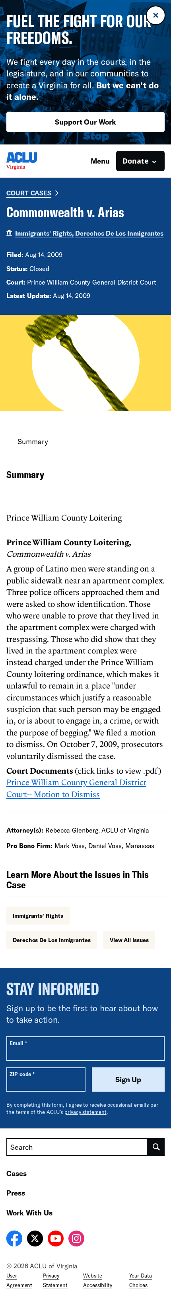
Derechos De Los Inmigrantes (119, 233)
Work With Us (29, 1212)
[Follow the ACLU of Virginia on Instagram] (76, 1240)
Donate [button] (135, 161)
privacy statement (85, 1112)
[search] (156, 1147)
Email (18, 1043)
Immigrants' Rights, (44, 233)
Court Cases (28, 193)
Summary (32, 441)
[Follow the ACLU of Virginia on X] (35, 1240)
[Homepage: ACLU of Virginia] (34, 161)
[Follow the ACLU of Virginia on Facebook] (14, 1240)
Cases (16, 1173)
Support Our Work (85, 121)
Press (15, 1192)
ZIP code (22, 1074)
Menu (100, 160)
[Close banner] (155, 15)
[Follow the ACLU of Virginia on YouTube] (56, 1240)
